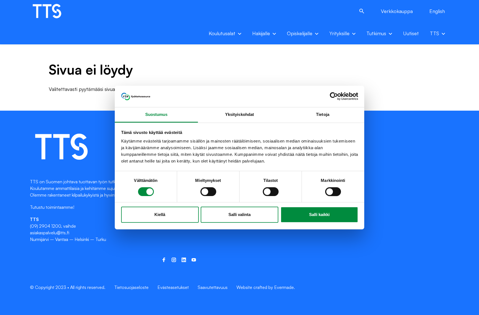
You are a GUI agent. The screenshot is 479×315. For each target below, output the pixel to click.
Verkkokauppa (397, 11)
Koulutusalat (222, 33)
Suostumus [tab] (156, 114)
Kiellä (159, 214)
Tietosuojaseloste (131, 287)
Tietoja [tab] (322, 114)
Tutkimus (376, 33)
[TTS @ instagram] (174, 260)
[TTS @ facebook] (164, 260)
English (437, 11)
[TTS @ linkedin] (184, 260)
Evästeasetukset (173, 287)
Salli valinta (239, 214)
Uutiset (411, 33)
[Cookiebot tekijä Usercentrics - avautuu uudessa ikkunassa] (334, 96)
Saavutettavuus (213, 287)
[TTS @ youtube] (194, 260)
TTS (434, 33)
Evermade (284, 287)
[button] (361, 11)
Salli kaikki (319, 214)
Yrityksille (339, 33)
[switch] (208, 191)
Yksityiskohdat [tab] (239, 114)
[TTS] (53, 11)
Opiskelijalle (299, 33)
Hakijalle (261, 33)
